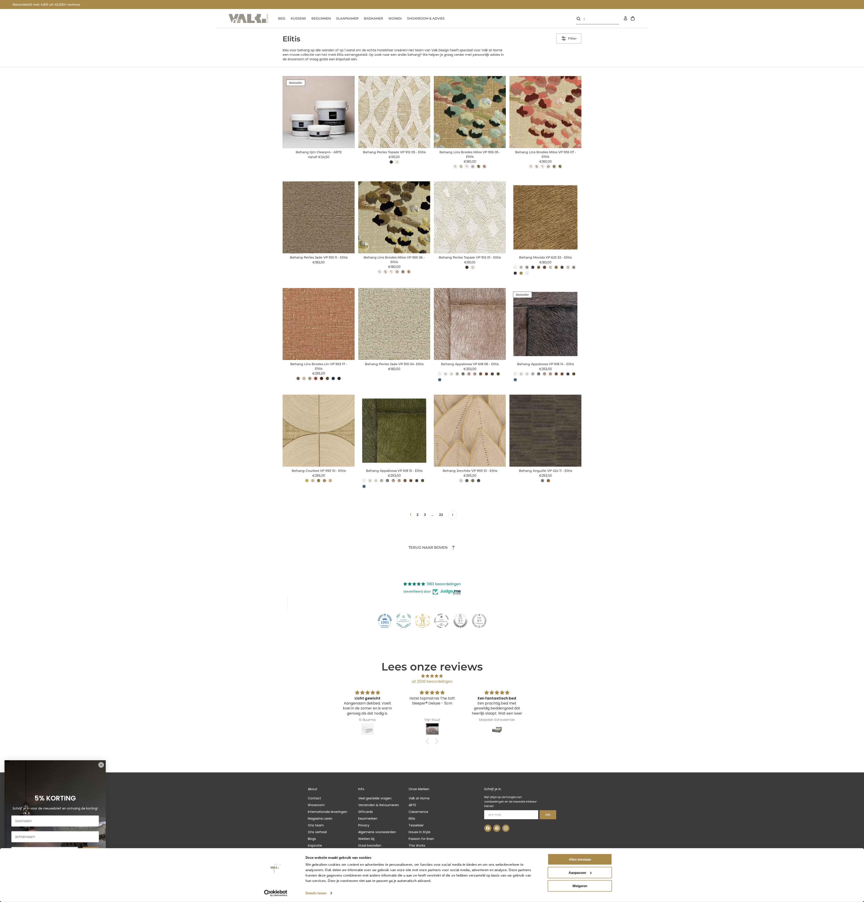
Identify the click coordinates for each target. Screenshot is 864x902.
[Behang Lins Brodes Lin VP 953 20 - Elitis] (321, 378)
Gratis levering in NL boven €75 (38, 4)
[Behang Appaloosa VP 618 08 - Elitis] (474, 374)
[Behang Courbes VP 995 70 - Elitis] (324, 480)
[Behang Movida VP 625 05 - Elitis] (527, 267)
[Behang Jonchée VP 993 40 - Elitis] (466, 480)
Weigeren (579, 886)
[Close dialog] (101, 765)
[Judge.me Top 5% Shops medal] (460, 621)
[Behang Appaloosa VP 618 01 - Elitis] (439, 374)
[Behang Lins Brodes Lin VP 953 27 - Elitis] (333, 378)
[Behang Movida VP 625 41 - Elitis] (573, 267)
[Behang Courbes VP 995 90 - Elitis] (330, 480)
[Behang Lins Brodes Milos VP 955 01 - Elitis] (455, 166)
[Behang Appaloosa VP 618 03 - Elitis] (451, 374)
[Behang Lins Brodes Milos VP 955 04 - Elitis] (472, 166)
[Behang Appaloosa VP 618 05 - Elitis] (463, 374)
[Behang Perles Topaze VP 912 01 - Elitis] (397, 162)
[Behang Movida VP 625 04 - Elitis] (521, 267)
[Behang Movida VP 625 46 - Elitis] (527, 273)
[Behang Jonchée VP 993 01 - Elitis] (461, 480)
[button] (428, 741)
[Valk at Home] (248, 18)
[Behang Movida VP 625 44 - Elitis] (515, 273)
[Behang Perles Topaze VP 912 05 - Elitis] (472, 267)
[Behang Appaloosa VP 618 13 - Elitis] (486, 374)
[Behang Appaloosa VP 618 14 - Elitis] (492, 374)
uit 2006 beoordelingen (432, 681)
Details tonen (316, 893)
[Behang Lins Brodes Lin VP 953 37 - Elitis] (339, 378)
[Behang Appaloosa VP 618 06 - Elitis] (468, 374)
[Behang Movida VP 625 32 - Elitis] (556, 267)
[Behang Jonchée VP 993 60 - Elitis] (472, 480)
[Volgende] (452, 515)
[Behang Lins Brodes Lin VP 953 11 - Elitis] (304, 378)
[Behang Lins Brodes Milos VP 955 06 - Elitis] (478, 166)
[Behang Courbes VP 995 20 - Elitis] (306, 480)
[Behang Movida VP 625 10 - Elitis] (538, 267)
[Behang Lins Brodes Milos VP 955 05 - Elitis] (554, 166)
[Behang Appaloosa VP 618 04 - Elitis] (457, 374)
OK (547, 815)
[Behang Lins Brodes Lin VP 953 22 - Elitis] (327, 378)
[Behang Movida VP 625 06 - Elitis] (532, 267)
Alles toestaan (580, 859)
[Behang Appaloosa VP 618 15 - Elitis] (498, 374)
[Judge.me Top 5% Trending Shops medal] (479, 621)
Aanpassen (577, 873)
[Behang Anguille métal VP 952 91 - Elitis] (548, 480)
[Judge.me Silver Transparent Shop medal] (441, 621)
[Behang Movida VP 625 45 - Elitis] (521, 273)
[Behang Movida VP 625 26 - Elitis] (544, 267)
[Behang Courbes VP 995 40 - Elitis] (312, 480)
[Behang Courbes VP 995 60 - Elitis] (318, 480)
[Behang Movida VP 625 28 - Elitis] (550, 267)
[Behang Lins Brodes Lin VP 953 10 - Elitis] (298, 378)
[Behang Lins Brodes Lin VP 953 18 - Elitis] (315, 378)
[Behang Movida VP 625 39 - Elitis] (562, 267)
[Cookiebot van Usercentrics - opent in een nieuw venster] (275, 893)
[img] (432, 676)
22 (441, 515)
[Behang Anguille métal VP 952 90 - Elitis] (542, 480)
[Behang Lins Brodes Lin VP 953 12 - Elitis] (309, 378)
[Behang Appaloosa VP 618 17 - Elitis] (439, 379)
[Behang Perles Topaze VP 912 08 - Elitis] (391, 162)
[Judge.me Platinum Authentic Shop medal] (403, 621)
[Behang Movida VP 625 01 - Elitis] (515, 267)
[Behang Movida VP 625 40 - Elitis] (567, 267)
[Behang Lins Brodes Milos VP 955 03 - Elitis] (466, 166)
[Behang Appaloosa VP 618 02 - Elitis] (445, 374)
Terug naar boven (428, 547)
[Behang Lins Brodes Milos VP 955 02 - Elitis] (461, 166)
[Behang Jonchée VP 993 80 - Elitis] (478, 480)
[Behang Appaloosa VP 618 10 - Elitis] (480, 374)
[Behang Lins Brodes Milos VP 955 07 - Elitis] (484, 166)
